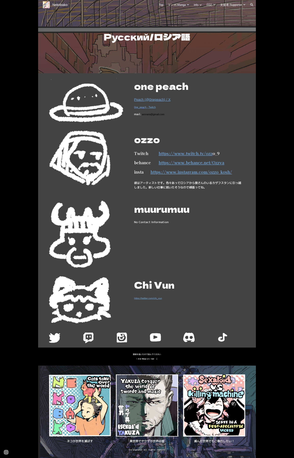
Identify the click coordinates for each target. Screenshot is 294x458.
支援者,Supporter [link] (231, 4)
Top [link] (161, 4)
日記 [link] (209, 4)
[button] (252, 5)
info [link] (196, 4)
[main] (147, 36)
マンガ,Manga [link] (177, 4)
